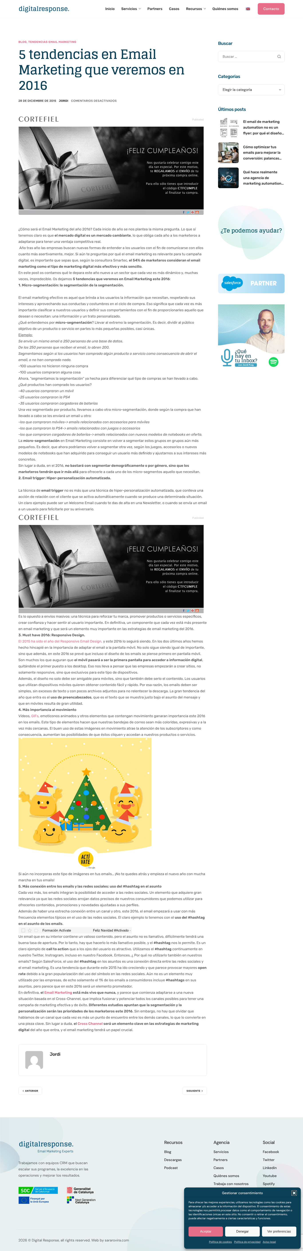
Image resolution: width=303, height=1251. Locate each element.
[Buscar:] (251, 56)
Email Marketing (58, 992)
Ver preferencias (279, 1231)
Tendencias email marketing (52, 42)
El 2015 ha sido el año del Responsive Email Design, (60, 641)
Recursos (194, 9)
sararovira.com (117, 1240)
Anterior (31, 1090)
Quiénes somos (225, 9)
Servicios (129, 9)
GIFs (34, 716)
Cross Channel (91, 1024)
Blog (22, 42)
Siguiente (193, 1090)
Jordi (63, 101)
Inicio (110, 9)
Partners (155, 9)
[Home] (43, 8)
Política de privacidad (247, 1241)
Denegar (242, 1231)
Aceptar (205, 1231)
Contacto (271, 8)
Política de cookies (220, 1241)
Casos (174, 9)
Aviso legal (269, 1241)
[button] (294, 1193)
